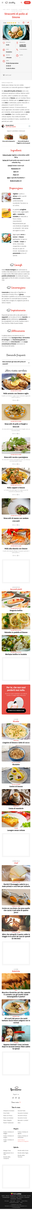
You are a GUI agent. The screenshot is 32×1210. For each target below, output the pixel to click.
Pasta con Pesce (7, 1115)
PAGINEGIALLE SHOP (21, 1195)
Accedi (27, 2)
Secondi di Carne (22, 1118)
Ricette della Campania (6, 1157)
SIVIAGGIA (21, 1197)
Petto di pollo (7, 155)
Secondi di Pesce (22, 1115)
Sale (14, 171)
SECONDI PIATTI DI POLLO (17, 11)
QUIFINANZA (27, 1197)
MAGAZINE (16, 1042)
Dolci (19, 1123)
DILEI (17, 1197)
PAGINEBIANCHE (6, 1197)
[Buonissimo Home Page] (6, 2)
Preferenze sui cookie (14, 1202)
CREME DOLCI (16, 806)
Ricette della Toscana (21, 1156)
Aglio (8, 178)
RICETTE (8, 9)
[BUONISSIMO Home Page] (16, 1089)
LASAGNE (16, 828)
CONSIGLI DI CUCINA (16, 882)
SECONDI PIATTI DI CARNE (24, 9)
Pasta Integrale (7, 1120)
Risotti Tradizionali (8, 1123)
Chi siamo (7, 1200)
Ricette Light (8, 75)
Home (4, 9)
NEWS (16, 990)
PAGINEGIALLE (13, 1195)
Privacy (18, 1200)
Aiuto (21, 1202)
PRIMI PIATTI (16, 740)
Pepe (14, 175)
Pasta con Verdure (8, 1118)
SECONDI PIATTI (14, 9)
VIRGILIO (7, 1195)
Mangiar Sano (7, 1150)
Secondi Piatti (21, 1110)
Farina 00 (5, 160)
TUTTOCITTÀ (13, 1197)
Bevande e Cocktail (23, 1120)
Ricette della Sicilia (23, 1150)
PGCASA (29, 1195)
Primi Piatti (6, 1113)
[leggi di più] (29, 126)
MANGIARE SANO (16, 1016)
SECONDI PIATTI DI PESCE (16, 608)
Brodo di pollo (14, 181)
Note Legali (12, 1200)
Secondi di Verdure (23, 1113)
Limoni (10, 165)
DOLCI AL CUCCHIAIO (16, 762)
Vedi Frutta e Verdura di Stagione (23, 1140)
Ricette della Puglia (23, 1153)
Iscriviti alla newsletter (16, 710)
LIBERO (3, 1195)
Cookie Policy (24, 1200)
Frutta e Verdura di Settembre (23, 1136)
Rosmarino (14, 168)
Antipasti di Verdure (8, 1110)
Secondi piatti (16, 588)
